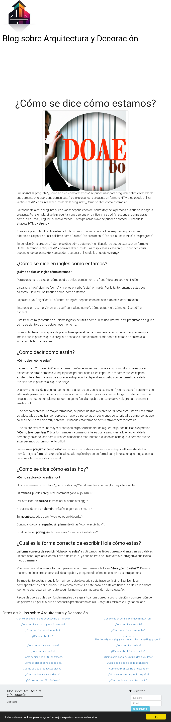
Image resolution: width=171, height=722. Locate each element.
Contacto (12, 701)
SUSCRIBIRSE (140, 709)
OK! (156, 717)
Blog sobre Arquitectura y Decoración (70, 38)
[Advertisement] (85, 69)
